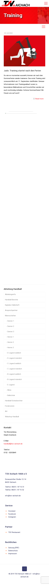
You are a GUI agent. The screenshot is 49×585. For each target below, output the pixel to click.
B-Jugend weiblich (14, 374)
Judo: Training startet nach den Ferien (22, 70)
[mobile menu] (46, 3)
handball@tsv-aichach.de (13, 444)
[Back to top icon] (24, 568)
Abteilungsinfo (10, 294)
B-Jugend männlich (14, 379)
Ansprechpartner (11, 310)
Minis (9, 390)
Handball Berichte (11, 300)
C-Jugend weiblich (14, 363)
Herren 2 (10, 342)
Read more (39, 99)
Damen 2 (10, 326)
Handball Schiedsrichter (14, 401)
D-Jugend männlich (14, 358)
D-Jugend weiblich (14, 353)
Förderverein (9, 406)
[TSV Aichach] (16, 3)
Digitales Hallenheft (12, 305)
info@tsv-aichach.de (13, 496)
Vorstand (11, 511)
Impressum (12, 554)
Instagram (12, 517)
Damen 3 (10, 332)
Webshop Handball (12, 417)
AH (6, 411)
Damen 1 (10, 321)
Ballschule (11, 395)
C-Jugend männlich (14, 369)
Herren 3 (10, 347)
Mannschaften (10, 316)
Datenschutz (13, 551)
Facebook (12, 514)
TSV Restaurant (14, 532)
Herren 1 (10, 337)
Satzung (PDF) (13, 548)
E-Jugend (10, 385)
